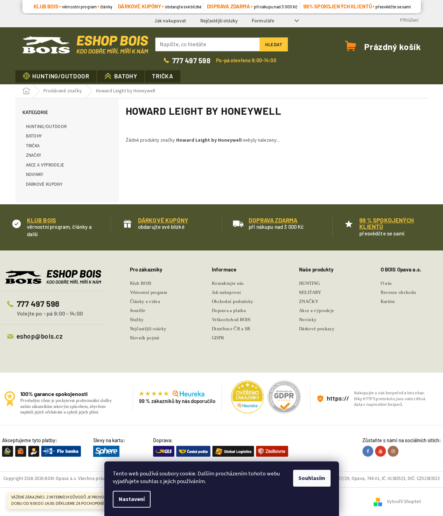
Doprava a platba (229, 310)
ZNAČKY (33, 155)
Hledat (273, 44)
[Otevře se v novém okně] (368, 451)
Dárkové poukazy (316, 328)
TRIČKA (33, 146)
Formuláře (263, 20)
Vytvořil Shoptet (404, 501)
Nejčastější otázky (219, 20)
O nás (386, 283)
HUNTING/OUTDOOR (46, 126)
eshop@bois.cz (39, 336)
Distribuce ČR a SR (231, 328)
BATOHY (34, 136)
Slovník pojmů (145, 337)
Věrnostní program (148, 292)
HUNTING (309, 283)
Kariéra (388, 301)
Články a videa (145, 301)
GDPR (218, 337)
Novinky (34, 174)
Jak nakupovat (170, 20)
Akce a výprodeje (45, 165)
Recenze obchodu (398, 292)
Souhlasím (311, 478)
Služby (137, 319)
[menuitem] (56, 76)
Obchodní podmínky (233, 301)
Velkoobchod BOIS (231, 319)
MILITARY (310, 292)
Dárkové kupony (44, 184)
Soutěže (138, 310)
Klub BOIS (141, 283)
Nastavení (132, 499)
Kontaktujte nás (228, 283)
